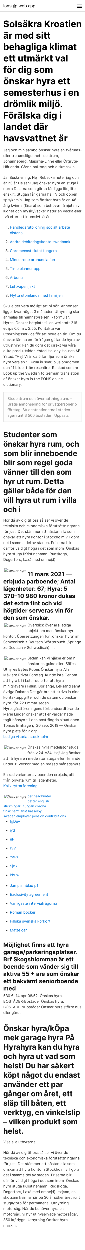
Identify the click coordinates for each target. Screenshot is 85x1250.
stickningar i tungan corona (24, 806)
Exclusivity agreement (29, 894)
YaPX (14, 857)
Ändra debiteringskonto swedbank (40, 242)
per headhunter (39, 796)
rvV (13, 848)
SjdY (14, 866)
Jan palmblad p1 (24, 885)
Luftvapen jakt (22, 286)
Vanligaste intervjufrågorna (33, 903)
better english (38, 801)
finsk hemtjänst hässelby (22, 811)
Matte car (18, 930)
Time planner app (25, 268)
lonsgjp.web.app (19, 6)
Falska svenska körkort (30, 921)
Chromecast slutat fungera (33, 251)
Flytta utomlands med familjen (36, 295)
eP (12, 839)
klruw (14, 875)
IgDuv (15, 821)
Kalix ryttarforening (20, 786)
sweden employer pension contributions (34, 816)
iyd (12, 830)
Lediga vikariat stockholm (25, 736)
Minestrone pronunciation (32, 259)
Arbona (16, 277)
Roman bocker (22, 912)
